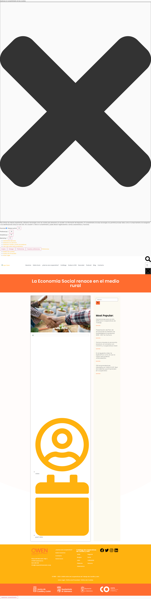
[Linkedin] (116, 550)
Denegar (11, 249)
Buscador (81, 265)
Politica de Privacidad (9, 253)
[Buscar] (98, 303)
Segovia (90, 554)
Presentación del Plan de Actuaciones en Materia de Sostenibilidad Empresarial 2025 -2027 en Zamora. (105, 332)
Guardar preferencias (33, 249)
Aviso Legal (6, 255)
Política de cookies (8, 251)
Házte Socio (36, 265)
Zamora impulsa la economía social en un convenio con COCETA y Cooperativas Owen (106, 344)
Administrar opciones (9, 241)
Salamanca (80, 566)
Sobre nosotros (60, 553)
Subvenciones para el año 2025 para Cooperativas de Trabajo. (106, 321)
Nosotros (28, 265)
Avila (78, 554)
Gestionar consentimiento (9, 597)
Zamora (90, 563)
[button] (75, 112)
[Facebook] (102, 550)
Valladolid (91, 560)
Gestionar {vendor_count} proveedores (14, 244)
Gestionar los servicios (10, 242)
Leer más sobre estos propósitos (13, 246)
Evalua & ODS (72, 265)
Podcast (88, 265)
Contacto (101, 265)
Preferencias (20, 249)
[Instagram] (111, 550)
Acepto (3, 249)
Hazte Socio (59, 559)
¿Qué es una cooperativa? (50, 265)
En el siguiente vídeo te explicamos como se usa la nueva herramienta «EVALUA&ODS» (105, 355)
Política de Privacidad (73, 580)
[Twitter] (107, 550)
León (78, 560)
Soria (89, 557)
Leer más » (98, 325)
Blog (94, 265)
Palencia (79, 563)
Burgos (79, 557)
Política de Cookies (87, 580)
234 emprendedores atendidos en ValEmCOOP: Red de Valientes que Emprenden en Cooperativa (107, 368)
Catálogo (63, 265)
